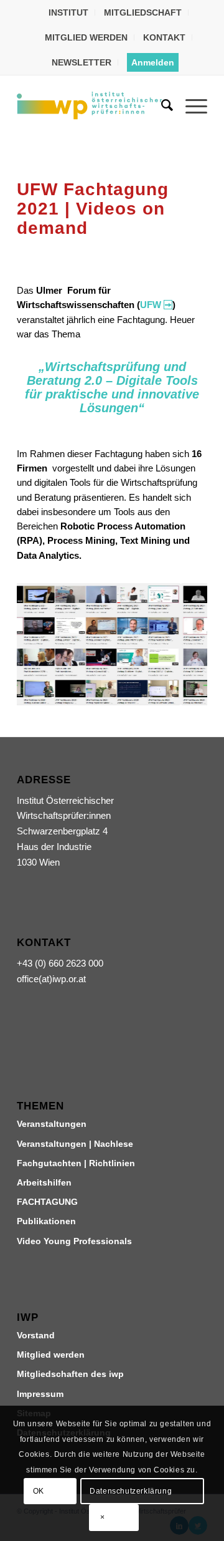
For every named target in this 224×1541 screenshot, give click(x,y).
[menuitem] (68, 12)
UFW (150, 304)
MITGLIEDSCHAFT (143, 12)
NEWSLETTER (81, 62)
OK (38, 1491)
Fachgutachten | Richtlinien (76, 1163)
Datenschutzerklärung (131, 1491)
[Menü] (190, 105)
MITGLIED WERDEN (86, 37)
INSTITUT (68, 12)
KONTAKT (164, 37)
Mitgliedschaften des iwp (70, 1374)
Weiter (179, 644)
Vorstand (36, 1335)
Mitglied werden (51, 1355)
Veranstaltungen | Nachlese (75, 1144)
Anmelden (152, 62)
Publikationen (46, 1221)
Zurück (44, 644)
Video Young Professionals (74, 1241)
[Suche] (161, 105)
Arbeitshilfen (44, 1182)
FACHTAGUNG (47, 1202)
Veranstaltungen (51, 1124)
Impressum (40, 1394)
